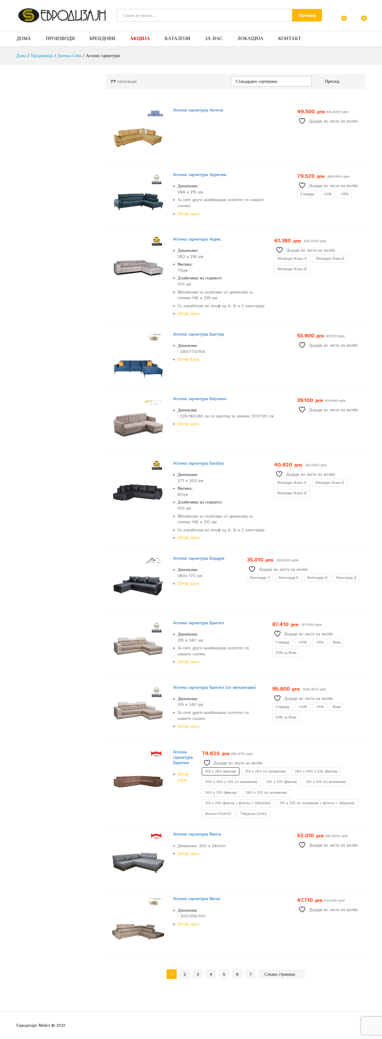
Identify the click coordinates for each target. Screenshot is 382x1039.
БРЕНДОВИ (102, 38)
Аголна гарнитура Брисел (198, 622)
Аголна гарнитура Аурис (197, 239)
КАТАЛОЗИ (177, 38)
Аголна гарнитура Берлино (200, 398)
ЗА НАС (214, 38)
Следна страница (280, 974)
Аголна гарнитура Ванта (197, 834)
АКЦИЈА (140, 38)
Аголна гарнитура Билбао (198, 463)
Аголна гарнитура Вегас (197, 898)
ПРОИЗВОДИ (60, 38)
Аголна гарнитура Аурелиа (199, 174)
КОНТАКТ (289, 38)
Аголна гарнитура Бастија (198, 334)
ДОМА (23, 38)
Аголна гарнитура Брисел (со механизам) (214, 687)
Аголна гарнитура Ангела (198, 110)
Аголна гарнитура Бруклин (183, 757)
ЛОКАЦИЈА (250, 38)
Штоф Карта (189, 359)
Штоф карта (188, 213)
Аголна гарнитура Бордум (198, 558)
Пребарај (307, 15)
